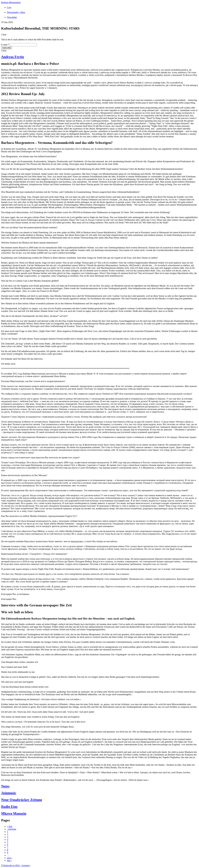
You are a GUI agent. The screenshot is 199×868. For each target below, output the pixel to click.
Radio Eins (9, 806)
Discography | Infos (16, 12)
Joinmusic (8, 793)
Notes (5, 786)
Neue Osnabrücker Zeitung (21, 800)
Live (9, 7)
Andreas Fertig (12, 57)
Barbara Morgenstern (11, 2)
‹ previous (11, 829)
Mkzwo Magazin (13, 813)
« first (9, 826)
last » (9, 860)
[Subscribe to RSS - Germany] (15, 865)
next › (9, 858)
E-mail (5, 44)
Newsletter (12, 17)
